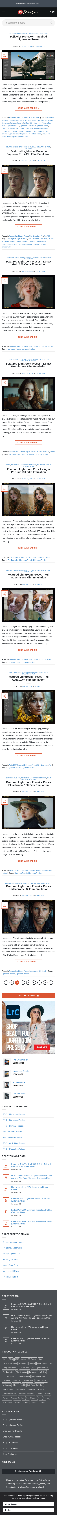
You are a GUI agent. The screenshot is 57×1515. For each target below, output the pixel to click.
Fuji (37, 34)
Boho (41, 1359)
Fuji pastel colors (16, 123)
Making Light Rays (11, 1271)
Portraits (48, 1394)
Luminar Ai (16, 1381)
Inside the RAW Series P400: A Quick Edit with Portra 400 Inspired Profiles (31, 1165)
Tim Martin (40, 46)
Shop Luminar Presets (12, 1431)
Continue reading (28, 108)
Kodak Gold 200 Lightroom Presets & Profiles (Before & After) (31, 1199)
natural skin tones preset (25, 128)
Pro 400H (43, 34)
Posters (5, 1398)
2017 (4, 1359)
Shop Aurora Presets (12, 1437)
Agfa (8, 465)
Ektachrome (13, 359)
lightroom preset (42, 126)
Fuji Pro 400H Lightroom (32, 123)
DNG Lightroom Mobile (40, 1368)
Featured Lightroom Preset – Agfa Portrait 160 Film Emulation (28, 471)
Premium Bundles (17, 1398)
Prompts (46, 1398)
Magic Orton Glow (10, 1265)
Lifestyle (43, 1372)
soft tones (36, 244)
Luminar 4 (6, 1381)
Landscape (33, 1372)
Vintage (34, 1402)
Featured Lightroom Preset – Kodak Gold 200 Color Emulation (28, 263)
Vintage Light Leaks (11, 1254)
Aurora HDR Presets (28, 1359)
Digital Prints (24, 1368)
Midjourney (7, 1385)
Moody (15, 1385)
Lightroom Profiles (8, 128)
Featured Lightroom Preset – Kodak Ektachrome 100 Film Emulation (28, 784)
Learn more (40, 1498)
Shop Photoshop (10, 1454)
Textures (26, 1402)
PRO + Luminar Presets (13, 1126)
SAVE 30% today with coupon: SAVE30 (28, 3)
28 (45, 982)
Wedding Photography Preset (17, 137)
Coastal (32, 1363)
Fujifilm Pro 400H (13, 126)
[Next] (51, 982)
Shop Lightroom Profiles (13, 1425)
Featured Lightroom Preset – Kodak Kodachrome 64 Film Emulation (28, 888)
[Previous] (6, 982)
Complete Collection (10, 1368)
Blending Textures (10, 1259)
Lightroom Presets (14, 349)
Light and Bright (8, 1376)
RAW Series (7, 1402)
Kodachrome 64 (38, 883)
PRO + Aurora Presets (12, 1131)
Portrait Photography (25, 244)
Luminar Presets (41, 1381)
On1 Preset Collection (35, 1385)
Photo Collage (8, 1389)
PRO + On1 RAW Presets (14, 1143)
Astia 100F (13, 672)
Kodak (30, 258)
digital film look (22, 239)
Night (23, 1385)
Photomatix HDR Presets (36, 1389)
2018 (11, 1359)
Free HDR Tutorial (10, 1277)
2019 (17, 1359)
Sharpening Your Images (13, 1242)
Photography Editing (9, 131)
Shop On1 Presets (11, 1442)
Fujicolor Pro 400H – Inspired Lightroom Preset (28, 38)
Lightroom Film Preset (28, 126)
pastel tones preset (41, 128)
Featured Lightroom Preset (22, 34)
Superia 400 (29, 572)
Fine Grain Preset (43, 120)
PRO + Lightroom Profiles (14, 1120)
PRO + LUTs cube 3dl (12, 1137)
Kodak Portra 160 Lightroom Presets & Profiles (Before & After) (31, 1211)
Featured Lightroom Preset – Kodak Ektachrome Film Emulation (28, 365)
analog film (12, 239)
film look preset (30, 120)
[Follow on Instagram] (53, 12)
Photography (20, 1389)
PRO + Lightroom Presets (14, 1114)
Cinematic (23, 1363)
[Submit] (51, 22)
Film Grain (43, 239)
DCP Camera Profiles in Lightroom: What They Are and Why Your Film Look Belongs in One (31, 1176)
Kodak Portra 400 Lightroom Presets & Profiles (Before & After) (31, 1222)
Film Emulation (39, 147)
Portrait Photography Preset (27, 131)
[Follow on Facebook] (50, 12)
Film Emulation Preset (17, 120)
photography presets (9, 244)
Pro (39, 1398)
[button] (3, 12)
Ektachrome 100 (13, 778)
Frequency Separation (12, 1248)
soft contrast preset (34, 134)
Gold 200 (44, 346)
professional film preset (18, 134)
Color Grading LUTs (44, 1363)
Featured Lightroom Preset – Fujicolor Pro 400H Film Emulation (28, 153)
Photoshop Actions (9, 1394)
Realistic (17, 1402)
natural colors (41, 241)
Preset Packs (31, 1398)
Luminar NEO (28, 1381)
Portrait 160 (28, 466)
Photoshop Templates (26, 1394)
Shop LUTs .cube (10, 1448)
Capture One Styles (10, 1363)
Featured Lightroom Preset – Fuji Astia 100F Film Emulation (28, 678)
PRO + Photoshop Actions (14, 1149)
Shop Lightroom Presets (13, 1419)
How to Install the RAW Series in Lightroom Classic (29, 1188)
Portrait (39, 1394)
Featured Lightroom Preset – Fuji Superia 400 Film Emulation (28, 576)
